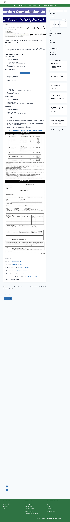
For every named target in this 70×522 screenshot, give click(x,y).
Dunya (51, 40)
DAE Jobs (48, 506)
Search (51, 8)
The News (51, 45)
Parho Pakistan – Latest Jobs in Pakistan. (33, 276)
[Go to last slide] (6, 298)
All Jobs (18, 5)
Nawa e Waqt (52, 42)
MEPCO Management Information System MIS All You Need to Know (58, 87)
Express (51, 37)
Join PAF (29, 5)
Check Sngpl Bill (53, 54)
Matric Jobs (49, 503)
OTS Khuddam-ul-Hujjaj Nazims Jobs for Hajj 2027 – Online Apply (58, 76)
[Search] (65, 11)
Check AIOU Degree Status (58, 130)
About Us (38, 518)
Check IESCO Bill (28, 504)
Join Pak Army (24, 5)
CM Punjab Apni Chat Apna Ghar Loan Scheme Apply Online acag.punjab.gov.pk (13, 287)
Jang (50, 35)
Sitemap (59, 518)
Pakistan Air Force (6, 504)
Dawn (51, 38)
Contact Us (43, 518)
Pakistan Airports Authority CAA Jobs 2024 (38, 286)
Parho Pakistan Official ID (23, 267)
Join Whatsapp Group (52, 5)
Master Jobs (49, 509)
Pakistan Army (6, 503)
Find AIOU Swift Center (29, 511)
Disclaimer (55, 518)
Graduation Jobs (50, 508)
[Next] (10, 298)
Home (15, 5)
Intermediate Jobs (50, 504)
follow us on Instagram (27, 273)
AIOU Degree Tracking (51, 511)
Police (4, 508)
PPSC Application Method (30, 509)
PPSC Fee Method (28, 506)
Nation (51, 43)
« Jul (50, 30)
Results (39, 5)
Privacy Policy (49, 518)
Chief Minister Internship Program (31, 513)
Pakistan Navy (6, 506)
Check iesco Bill (53, 50)
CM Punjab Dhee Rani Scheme (31, 503)
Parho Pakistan (8, 45)
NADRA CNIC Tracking (29, 508)
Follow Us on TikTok (17, 264)
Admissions (44, 5)
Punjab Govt (34, 5)
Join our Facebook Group (17, 261)
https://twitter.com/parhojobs (22, 270)
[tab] (7, 486)
